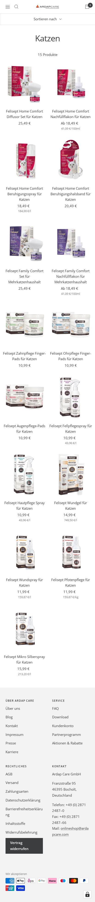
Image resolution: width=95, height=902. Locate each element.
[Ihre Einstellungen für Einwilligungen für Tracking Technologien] (87, 894)
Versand (12, 782)
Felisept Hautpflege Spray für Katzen (24, 505)
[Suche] (16, 7)
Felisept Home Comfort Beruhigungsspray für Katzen (24, 194)
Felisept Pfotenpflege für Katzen (70, 582)
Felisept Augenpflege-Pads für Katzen (24, 429)
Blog (9, 717)
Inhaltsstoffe (15, 823)
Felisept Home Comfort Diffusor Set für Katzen (24, 114)
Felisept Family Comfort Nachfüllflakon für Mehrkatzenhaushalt (70, 276)
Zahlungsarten (17, 791)
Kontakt (12, 725)
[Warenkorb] (87, 7)
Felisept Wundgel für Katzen (70, 505)
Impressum (15, 734)
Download (60, 717)
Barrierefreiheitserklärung (24, 812)
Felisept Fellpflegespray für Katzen (70, 429)
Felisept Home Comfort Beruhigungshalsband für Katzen (70, 194)
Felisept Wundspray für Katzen (24, 582)
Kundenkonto (63, 725)
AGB (9, 774)
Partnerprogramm (66, 734)
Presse (11, 743)
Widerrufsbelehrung (21, 832)
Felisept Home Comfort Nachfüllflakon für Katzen (70, 114)
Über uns (13, 708)
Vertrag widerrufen (19, 845)
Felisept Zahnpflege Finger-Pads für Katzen (24, 356)
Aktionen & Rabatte (67, 743)
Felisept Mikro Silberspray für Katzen (24, 659)
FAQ (55, 708)
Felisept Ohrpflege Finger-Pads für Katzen (70, 356)
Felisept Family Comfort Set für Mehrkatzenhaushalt (24, 276)
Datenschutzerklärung (23, 800)
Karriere (12, 752)
